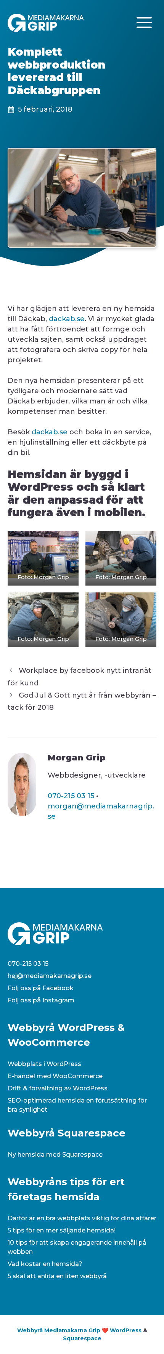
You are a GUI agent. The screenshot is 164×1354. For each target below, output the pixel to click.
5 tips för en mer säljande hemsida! (62, 1230)
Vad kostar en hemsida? (45, 1264)
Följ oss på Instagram (41, 1000)
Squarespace (82, 1338)
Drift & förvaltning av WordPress (58, 1088)
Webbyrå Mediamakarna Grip (58, 1330)
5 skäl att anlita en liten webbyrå (57, 1276)
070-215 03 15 (71, 796)
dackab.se (67, 319)
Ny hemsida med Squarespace (55, 1154)
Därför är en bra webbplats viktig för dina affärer (82, 1218)
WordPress (125, 1330)
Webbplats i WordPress (44, 1064)
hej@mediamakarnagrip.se (50, 975)
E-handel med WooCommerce (55, 1076)
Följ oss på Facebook (41, 988)
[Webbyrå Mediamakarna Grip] (46, 22)
